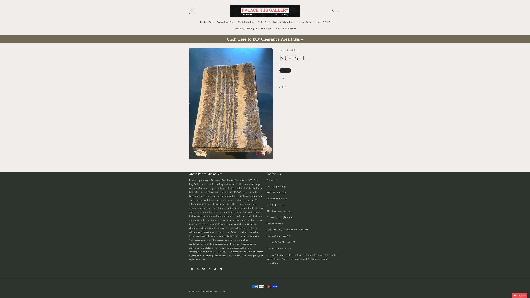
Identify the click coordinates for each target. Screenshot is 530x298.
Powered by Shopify (217, 291)
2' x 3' (285, 70)
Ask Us (520, 295)
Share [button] (284, 87)
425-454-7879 (277, 205)
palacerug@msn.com (280, 211)
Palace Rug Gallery (203, 291)
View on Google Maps (281, 217)
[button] (192, 11)
